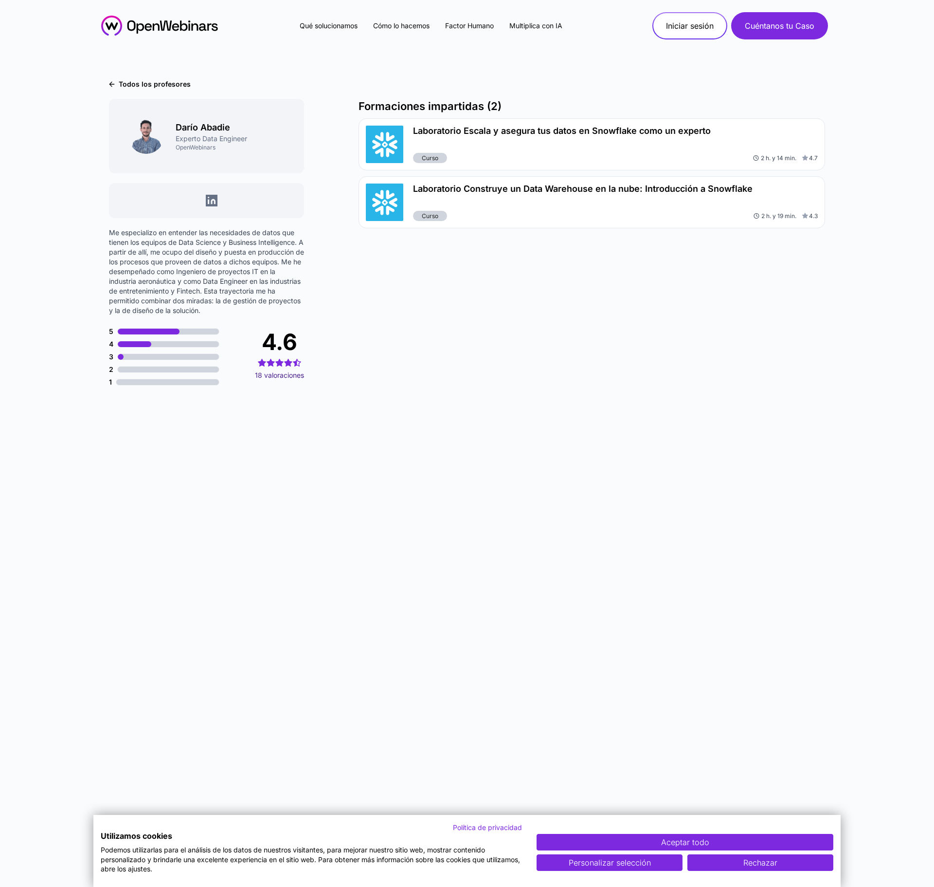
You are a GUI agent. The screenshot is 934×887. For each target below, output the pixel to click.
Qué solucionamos (329, 25)
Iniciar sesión (690, 26)
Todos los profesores (155, 84)
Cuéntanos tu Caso (779, 26)
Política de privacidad (487, 827)
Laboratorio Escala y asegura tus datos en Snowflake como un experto (562, 131)
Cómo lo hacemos (401, 25)
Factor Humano (469, 25)
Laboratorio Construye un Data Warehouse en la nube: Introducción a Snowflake (583, 189)
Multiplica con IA (535, 25)
